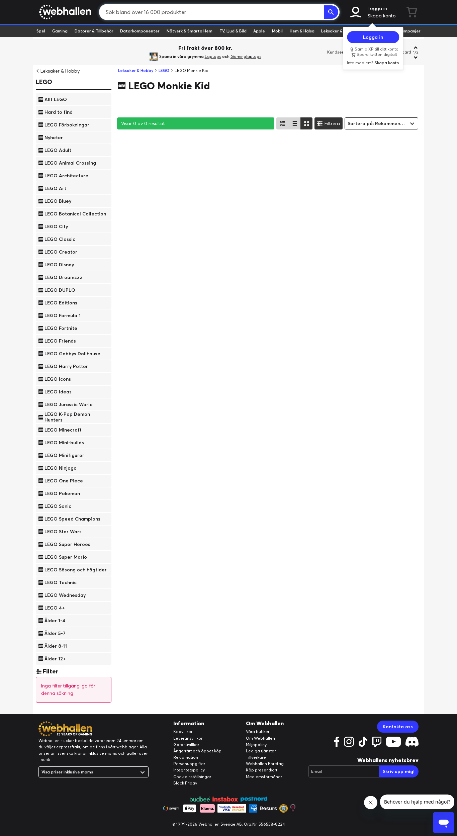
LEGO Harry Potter (66, 366)
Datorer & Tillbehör (94, 30)
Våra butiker (257, 731)
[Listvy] (282, 123)
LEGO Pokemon (62, 493)
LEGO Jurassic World (68, 404)
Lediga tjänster (261, 750)
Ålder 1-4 (54, 620)
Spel (40, 30)
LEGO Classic (59, 239)
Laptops (213, 56)
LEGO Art (55, 188)
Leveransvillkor (187, 738)
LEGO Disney (59, 264)
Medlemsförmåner (264, 776)
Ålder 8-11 (55, 646)
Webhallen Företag (265, 763)
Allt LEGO (55, 99)
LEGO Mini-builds (64, 442)
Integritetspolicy (189, 769)
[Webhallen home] (64, 12)
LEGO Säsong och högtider (75, 569)
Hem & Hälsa (302, 30)
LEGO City (56, 226)
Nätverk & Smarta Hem (189, 30)
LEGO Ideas (58, 391)
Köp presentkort (261, 769)
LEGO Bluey (57, 201)
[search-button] (331, 12)
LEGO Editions (60, 302)
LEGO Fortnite (60, 328)
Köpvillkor (182, 731)
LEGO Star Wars (63, 531)
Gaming (60, 30)
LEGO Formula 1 (62, 315)
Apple (259, 30)
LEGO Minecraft (63, 430)
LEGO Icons (57, 379)
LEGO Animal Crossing (70, 163)
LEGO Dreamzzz (63, 277)
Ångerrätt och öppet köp (197, 750)
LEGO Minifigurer (64, 455)
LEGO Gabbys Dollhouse (72, 353)
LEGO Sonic (57, 506)
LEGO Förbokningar (66, 124)
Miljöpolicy (256, 744)
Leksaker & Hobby (338, 30)
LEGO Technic (60, 582)
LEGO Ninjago (60, 468)
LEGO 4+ (54, 608)
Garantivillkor (186, 744)
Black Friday (185, 782)
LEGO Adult (57, 150)
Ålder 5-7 (55, 633)
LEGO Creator (60, 252)
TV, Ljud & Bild (233, 30)
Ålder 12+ (55, 658)
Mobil (277, 30)
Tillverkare (256, 757)
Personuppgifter (189, 763)
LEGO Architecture (66, 175)
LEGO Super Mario (65, 557)
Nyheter (53, 137)
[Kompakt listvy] (294, 123)
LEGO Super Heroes (67, 544)
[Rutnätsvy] (306, 123)
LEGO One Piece (63, 480)
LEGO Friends (60, 341)
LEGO (44, 82)
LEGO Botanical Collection (75, 213)
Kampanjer (409, 30)
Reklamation (185, 757)
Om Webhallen (260, 738)
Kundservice (339, 52)
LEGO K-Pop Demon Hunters (67, 417)
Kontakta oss (398, 727)
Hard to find (58, 112)
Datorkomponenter (140, 30)
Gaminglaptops (246, 56)
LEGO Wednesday (65, 595)
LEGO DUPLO (59, 290)
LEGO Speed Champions (72, 519)
